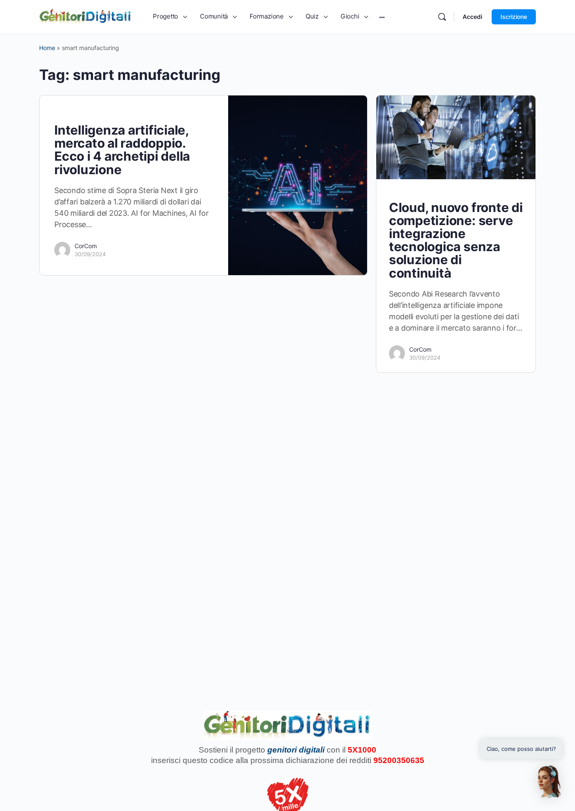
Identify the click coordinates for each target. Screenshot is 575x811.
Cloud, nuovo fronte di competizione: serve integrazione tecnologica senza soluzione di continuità (456, 240)
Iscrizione (513, 16)
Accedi (472, 16)
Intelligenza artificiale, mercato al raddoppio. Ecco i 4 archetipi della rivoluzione (122, 149)
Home (47, 47)
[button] (548, 781)
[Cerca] (442, 17)
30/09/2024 (90, 254)
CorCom (86, 245)
